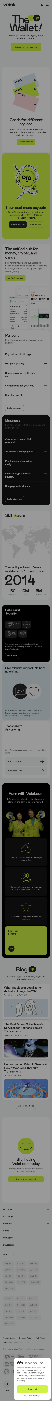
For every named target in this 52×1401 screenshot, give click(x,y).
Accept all (32, 1389)
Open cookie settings (32, 1396)
